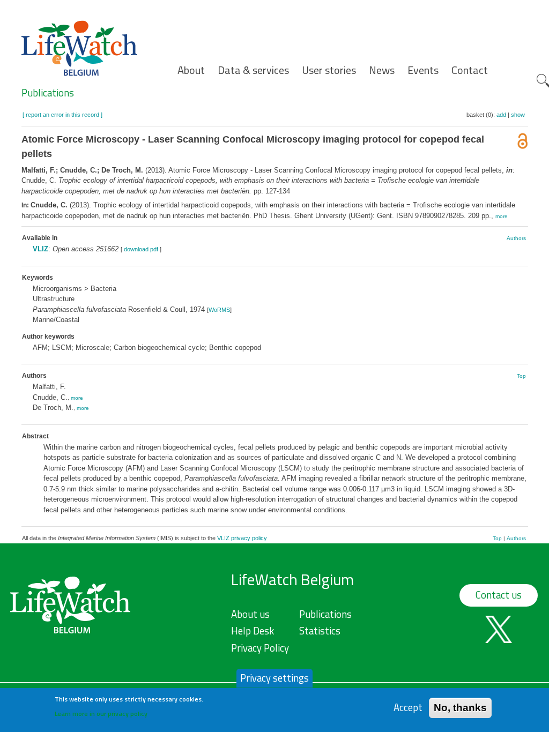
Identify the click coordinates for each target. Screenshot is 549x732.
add (501, 114)
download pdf (141, 249)
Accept (408, 707)
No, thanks (460, 707)
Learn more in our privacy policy (101, 713)
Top (521, 376)
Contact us (499, 594)
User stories (329, 70)
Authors (516, 238)
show (518, 114)
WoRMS (219, 310)
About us (250, 614)
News (382, 70)
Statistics (319, 630)
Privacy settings (274, 677)
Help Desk (252, 630)
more (501, 216)
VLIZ (40, 249)
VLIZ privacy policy (242, 538)
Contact (469, 70)
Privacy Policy (260, 647)
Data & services (253, 70)
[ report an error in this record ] (62, 114)
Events (423, 70)
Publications (47, 92)
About (191, 70)
